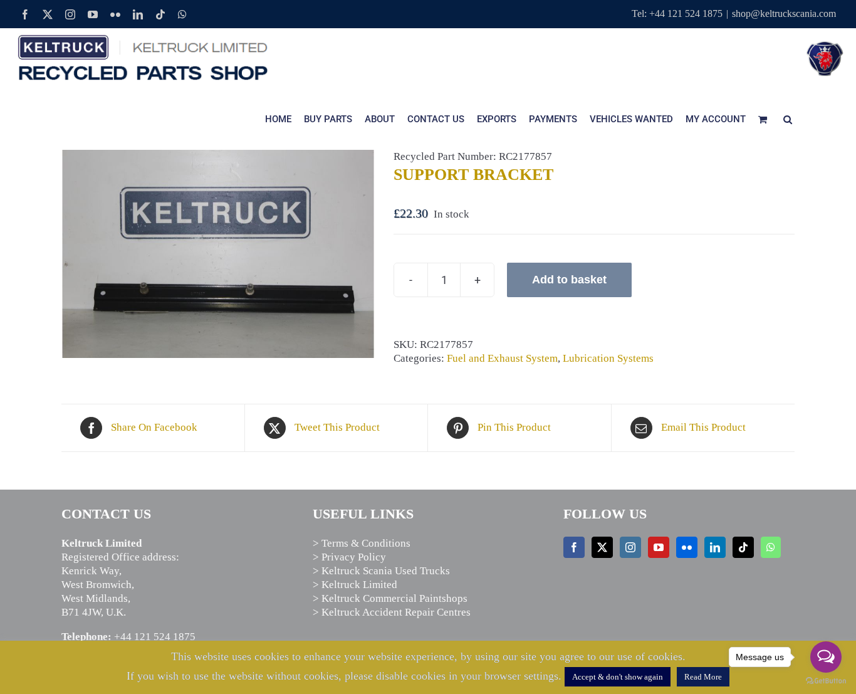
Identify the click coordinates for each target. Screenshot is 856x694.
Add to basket (569, 279)
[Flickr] (686, 547)
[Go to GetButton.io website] (826, 681)
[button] (787, 119)
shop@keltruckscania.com (784, 13)
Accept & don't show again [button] (617, 676)
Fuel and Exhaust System (502, 358)
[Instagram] (630, 547)
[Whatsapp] (771, 547)
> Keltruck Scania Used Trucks (381, 571)
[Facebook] (574, 547)
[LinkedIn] (715, 547)
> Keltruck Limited (355, 585)
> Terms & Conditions (361, 543)
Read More (703, 676)
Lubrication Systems (608, 358)
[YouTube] (658, 547)
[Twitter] (602, 547)
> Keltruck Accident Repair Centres (392, 612)
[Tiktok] (743, 547)
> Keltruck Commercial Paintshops (390, 598)
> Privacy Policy (349, 557)
